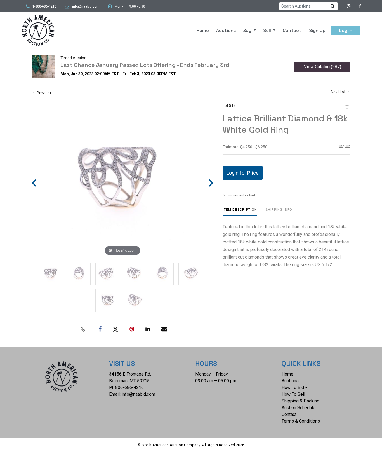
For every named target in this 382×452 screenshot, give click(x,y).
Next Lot (338, 92)
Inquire (344, 146)
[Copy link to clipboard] (83, 329)
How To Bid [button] (293, 387)
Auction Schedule (298, 407)
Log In (345, 30)
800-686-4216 (129, 387)
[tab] (240, 212)
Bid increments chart (239, 195)
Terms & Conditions (301, 421)
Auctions (226, 30)
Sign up (317, 30)
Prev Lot (43, 93)
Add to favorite (347, 107)
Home (203, 30)
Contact (292, 30)
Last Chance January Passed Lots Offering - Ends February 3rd (144, 65)
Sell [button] (267, 30)
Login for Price (243, 173)
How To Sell (293, 394)
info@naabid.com (86, 6)
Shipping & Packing (300, 401)
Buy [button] (248, 30)
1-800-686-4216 (44, 6)
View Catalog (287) (322, 66)
